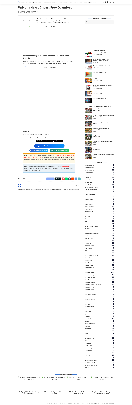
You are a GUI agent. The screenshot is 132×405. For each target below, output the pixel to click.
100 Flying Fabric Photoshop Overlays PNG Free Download (29, 392)
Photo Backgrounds (99, 253)
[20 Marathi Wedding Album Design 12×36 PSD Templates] (88, 123)
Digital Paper (99, 209)
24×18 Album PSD (99, 175)
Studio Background (99, 323)
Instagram (99, 240)
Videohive (99, 355)
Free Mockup (99, 228)
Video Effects (99, 345)
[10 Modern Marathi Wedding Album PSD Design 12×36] (88, 156)
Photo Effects (99, 260)
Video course (99, 340)
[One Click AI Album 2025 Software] (88, 93)
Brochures (99, 197)
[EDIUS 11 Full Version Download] (88, 74)
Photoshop (99, 270)
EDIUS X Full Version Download (99, 98)
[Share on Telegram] (76, 179)
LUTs (99, 250)
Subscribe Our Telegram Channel (40, 150)
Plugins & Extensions (99, 294)
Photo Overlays (99, 265)
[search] (113, 2)
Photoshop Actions (99, 272)
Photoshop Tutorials (99, 292)
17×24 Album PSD (99, 172)
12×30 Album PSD (99, 167)
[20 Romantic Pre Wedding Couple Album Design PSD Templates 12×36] (88, 117)
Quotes (99, 314)
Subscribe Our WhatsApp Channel (60, 150)
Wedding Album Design (99, 360)
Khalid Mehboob (26, 185)
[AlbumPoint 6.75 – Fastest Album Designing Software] (88, 87)
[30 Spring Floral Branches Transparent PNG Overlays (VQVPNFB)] (102, 383)
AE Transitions (99, 182)
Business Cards (99, 199)
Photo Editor (95, 62)
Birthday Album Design (99, 189)
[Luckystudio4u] (22, 2)
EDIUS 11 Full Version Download (100, 72)
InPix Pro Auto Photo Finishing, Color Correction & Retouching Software (101, 60)
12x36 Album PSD (96, 118)
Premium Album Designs (99, 301)
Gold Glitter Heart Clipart (58, 63)
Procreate (99, 304)
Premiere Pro (99, 297)
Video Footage (99, 348)
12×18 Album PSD (99, 165)
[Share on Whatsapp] (66, 179)
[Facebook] (102, 2)
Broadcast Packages (99, 194)
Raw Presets (99, 316)
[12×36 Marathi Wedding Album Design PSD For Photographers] (88, 150)
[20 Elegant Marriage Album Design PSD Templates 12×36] (88, 137)
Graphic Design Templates (99, 233)
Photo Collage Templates (99, 255)
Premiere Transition (99, 299)
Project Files (99, 311)
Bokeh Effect (99, 192)
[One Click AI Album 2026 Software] (88, 80)
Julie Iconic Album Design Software (100, 52)
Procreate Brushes (99, 306)
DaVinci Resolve (99, 204)
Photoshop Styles (99, 289)
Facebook (99, 216)
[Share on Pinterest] (63, 179)
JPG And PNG (99, 243)
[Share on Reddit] (72, 179)
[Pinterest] (107, 2)
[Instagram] (105, 2)
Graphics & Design (99, 236)
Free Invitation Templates (99, 226)
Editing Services (99, 211)
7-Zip (44, 168)
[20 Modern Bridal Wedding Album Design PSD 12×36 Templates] (88, 143)
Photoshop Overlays (99, 279)
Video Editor (99, 343)
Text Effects (99, 328)
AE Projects (99, 177)
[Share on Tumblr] (69, 179)
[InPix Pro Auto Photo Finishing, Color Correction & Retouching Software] (88, 61)
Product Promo (99, 309)
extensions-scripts (99, 214)
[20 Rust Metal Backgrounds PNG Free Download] (53, 383)
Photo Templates (99, 267)
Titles (99, 333)
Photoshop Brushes (99, 277)
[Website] (78, 185)
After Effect (99, 184)
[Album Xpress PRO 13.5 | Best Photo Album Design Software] (88, 67)
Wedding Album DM (99, 362)
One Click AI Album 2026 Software (100, 79)
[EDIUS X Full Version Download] (88, 100)
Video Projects (99, 353)
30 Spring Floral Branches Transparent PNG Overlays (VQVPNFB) (102, 392)
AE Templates (99, 180)
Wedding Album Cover (99, 357)
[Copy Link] (79, 179)
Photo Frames (99, 262)
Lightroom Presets (99, 245)
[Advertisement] (99, 36)
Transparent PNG (34, 11)
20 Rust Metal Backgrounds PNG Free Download (54, 392)
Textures (99, 331)
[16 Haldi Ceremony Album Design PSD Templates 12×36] (88, 130)
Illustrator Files (99, 238)
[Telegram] (109, 2)
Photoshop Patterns (99, 282)
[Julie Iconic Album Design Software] (88, 54)
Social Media (99, 318)
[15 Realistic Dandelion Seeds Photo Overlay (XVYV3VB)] (78, 383)
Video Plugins (99, 350)
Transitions (99, 336)
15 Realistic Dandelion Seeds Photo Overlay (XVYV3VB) (78, 392)
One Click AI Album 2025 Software (100, 92)
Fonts (99, 223)
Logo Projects (99, 248)
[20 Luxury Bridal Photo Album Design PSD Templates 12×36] (88, 110)
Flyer (99, 221)
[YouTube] (104, 2)
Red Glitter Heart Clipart (62, 23)
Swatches (99, 326)
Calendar (99, 201)
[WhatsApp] (111, 2)
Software (94, 74)
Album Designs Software (97, 54)
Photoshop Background (99, 275)
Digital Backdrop (99, 206)
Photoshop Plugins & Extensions (99, 284)
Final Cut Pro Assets (99, 219)
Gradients (99, 231)
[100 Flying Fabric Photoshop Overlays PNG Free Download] (29, 383)
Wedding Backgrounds (99, 365)
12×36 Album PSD (99, 170)
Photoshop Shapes (99, 287)
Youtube (99, 367)
